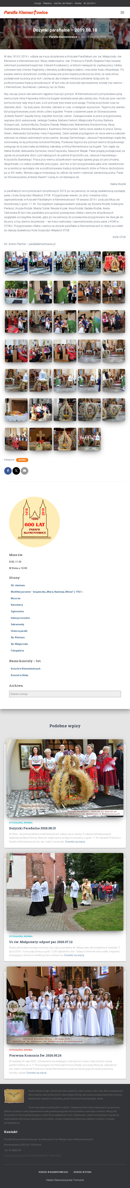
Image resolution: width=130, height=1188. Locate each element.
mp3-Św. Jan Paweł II (63, 3)
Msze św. (16, 598)
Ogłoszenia (17, 611)
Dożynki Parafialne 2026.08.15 (32, 828)
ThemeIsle (78, 1180)
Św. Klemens (18, 637)
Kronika (78, 3)
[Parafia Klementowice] (27, 12)
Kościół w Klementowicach (25, 668)
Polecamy (47, 3)
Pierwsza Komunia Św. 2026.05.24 (35, 1055)
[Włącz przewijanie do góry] (123, 1181)
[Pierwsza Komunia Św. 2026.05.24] (65, 1005)
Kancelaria (17, 604)
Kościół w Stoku (19, 675)
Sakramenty (17, 624)
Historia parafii (19, 631)
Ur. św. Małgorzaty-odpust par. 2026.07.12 (41, 942)
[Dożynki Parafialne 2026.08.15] (65, 778)
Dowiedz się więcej (75, 841)
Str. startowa (18, 585)
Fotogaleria (17, 650)
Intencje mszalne (20, 618)
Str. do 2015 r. (90, 3)
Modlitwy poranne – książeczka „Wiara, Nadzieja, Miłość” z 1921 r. (47, 591)
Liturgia (37, 3)
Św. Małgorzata (19, 644)
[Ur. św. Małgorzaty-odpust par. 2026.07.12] (65, 891)
